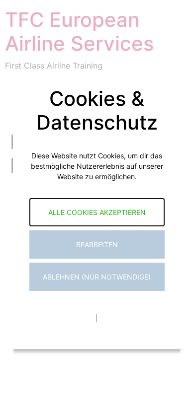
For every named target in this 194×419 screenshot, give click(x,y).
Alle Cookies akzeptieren (97, 212)
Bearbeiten (97, 244)
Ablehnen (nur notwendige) (97, 277)
